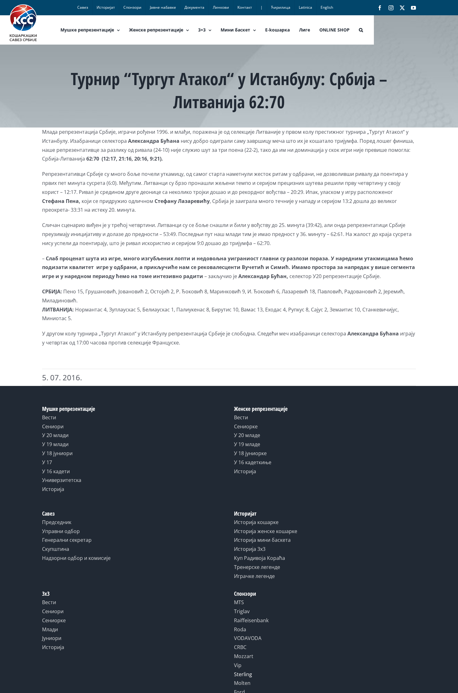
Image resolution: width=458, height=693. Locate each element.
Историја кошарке (256, 522)
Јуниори (51, 638)
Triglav (242, 611)
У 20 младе (247, 435)
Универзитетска (61, 480)
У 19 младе (247, 444)
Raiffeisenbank (251, 620)
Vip (237, 665)
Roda (240, 629)
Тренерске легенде (257, 567)
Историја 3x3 (249, 549)
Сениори (53, 426)
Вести (49, 417)
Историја (53, 489)
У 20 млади (55, 435)
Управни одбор (61, 531)
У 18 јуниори (57, 453)
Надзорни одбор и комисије (76, 558)
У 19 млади (55, 444)
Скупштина (55, 549)
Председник (56, 522)
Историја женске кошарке (265, 531)
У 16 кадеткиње (252, 462)
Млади (50, 629)
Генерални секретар (67, 540)
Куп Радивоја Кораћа (259, 558)
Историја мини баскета (262, 540)
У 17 (47, 462)
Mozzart (243, 656)
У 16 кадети (56, 471)
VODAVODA (247, 638)
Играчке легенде (254, 576)
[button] (361, 30)
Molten (242, 683)
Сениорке (246, 426)
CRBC (240, 647)
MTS (239, 602)
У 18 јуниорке (250, 453)
